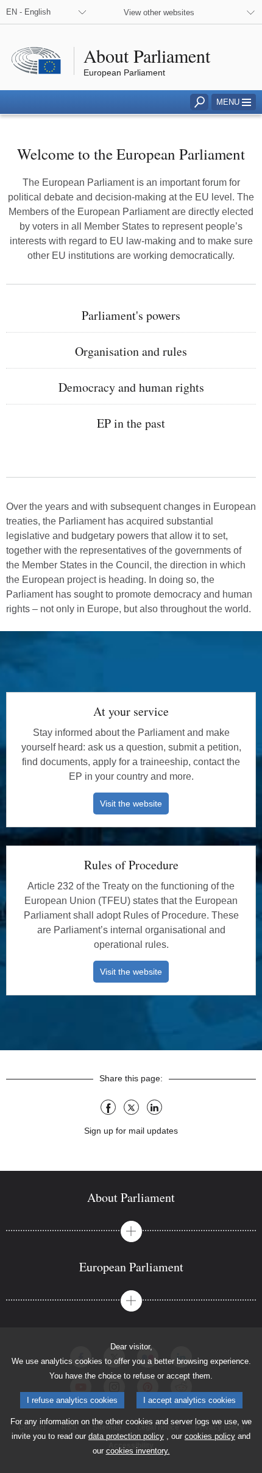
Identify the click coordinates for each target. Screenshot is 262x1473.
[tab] (131, 1197)
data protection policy (126, 1436)
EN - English (28, 11)
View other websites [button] (159, 12)
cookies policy (210, 1436)
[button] (233, 102)
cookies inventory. (138, 1450)
